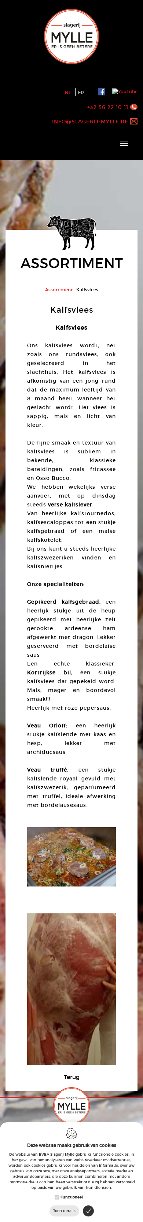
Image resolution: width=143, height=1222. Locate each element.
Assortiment (59, 289)
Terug (72, 1077)
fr (81, 92)
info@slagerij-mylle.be (90, 121)
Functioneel (71, 1197)
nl (68, 92)
